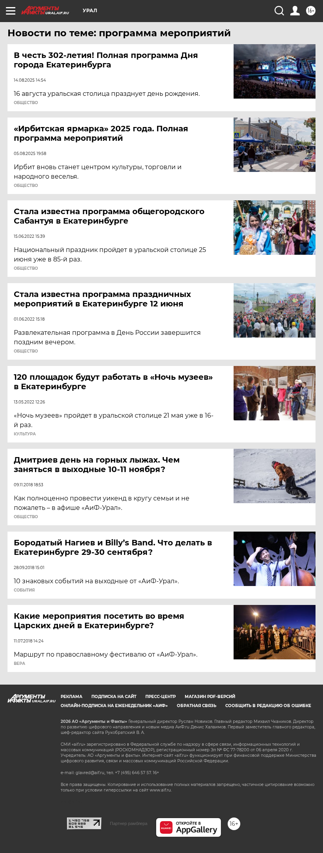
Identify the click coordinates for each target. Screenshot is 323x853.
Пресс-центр (160, 696)
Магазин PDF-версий (210, 696)
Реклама (71, 696)
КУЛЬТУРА (25, 434)
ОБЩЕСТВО (26, 103)
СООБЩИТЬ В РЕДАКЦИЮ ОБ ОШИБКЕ (268, 705)
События (24, 590)
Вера (19, 664)
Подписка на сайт (113, 696)
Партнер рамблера (128, 823)
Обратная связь (196, 705)
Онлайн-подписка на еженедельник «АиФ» (114, 705)
